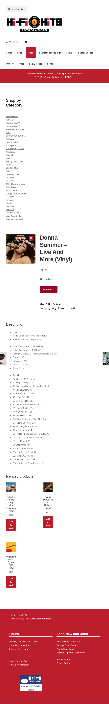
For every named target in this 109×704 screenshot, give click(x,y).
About (20, 52)
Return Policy (63, 659)
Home (9, 52)
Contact (51, 63)
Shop (31, 52)
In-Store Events (85, 52)
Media (69, 52)
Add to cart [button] (11, 524)
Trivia (21, 63)
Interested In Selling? (50, 52)
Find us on (19, 661)
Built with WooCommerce (38, 618)
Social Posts (35, 63)
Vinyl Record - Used (63, 308)
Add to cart (48, 289)
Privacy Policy (63, 663)
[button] (31, 238)
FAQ (8, 63)
